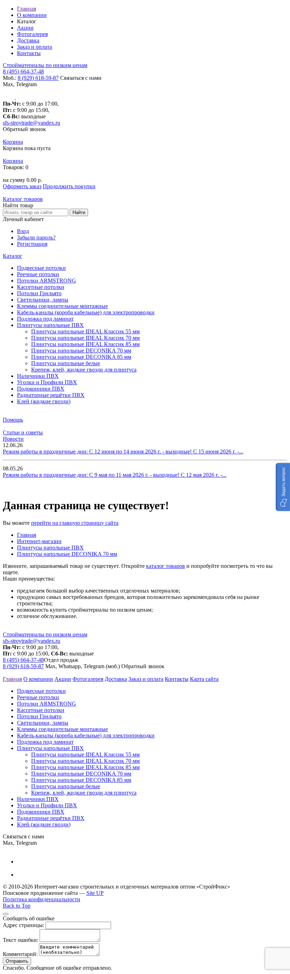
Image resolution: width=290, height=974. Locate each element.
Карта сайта (204, 679)
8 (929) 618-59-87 (38, 78)
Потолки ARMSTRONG (46, 281)
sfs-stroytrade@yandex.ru (31, 123)
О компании (32, 15)
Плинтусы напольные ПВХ (50, 325)
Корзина (13, 142)
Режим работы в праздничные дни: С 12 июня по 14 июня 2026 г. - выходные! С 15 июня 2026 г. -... (123, 452)
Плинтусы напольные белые (65, 363)
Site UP (95, 893)
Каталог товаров (23, 199)
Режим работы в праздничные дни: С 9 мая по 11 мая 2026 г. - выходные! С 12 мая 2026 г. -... (114, 475)
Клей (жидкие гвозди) (43, 401)
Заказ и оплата (34, 47)
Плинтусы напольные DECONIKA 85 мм (81, 357)
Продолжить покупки (69, 186)
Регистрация (32, 244)
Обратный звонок (24, 129)
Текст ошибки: (20, 940)
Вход (23, 231)
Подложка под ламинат (45, 319)
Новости (13, 439)
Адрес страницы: (23, 925)
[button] (283, 487)
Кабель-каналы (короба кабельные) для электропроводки (86, 312)
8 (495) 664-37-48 (23, 72)
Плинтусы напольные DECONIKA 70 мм (81, 351)
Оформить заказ (22, 186)
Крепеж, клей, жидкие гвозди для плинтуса (84, 370)
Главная (26, 9)
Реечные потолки (38, 274)
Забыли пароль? (36, 237)
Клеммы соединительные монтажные (62, 306)
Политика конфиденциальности (41, 899)
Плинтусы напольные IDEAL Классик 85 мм (85, 344)
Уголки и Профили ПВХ (47, 382)
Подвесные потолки (41, 268)
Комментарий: (20, 954)
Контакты (29, 53)
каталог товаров (165, 566)
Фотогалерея (32, 34)
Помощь (13, 420)
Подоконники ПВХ (40, 389)
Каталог (12, 256)
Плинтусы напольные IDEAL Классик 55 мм (85, 331)
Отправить (17, 961)
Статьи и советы (23, 432)
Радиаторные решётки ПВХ (51, 395)
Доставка (28, 40)
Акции (25, 28)
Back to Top (16, 906)
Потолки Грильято (39, 293)
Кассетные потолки (40, 287)
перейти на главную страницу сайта (74, 523)
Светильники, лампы (42, 300)
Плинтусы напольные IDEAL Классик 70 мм (85, 338)
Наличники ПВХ (38, 376)
